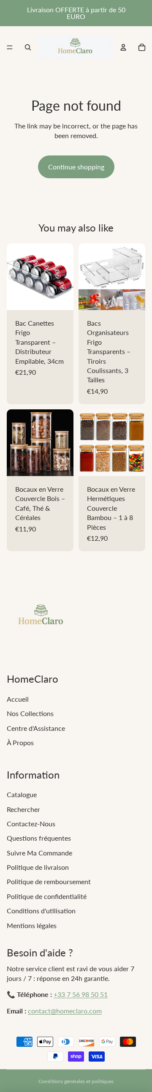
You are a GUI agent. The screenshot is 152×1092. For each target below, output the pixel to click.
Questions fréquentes (39, 838)
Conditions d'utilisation (41, 911)
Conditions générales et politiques (76, 1081)
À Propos (20, 742)
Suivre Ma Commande (39, 853)
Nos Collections (30, 713)
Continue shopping (76, 167)
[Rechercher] (28, 47)
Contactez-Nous (31, 824)
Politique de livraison (38, 867)
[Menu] (9, 47)
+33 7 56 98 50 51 (81, 994)
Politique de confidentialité (47, 896)
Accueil (18, 699)
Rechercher (23, 809)
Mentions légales (32, 925)
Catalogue (22, 794)
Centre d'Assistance (36, 728)
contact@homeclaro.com (65, 1011)
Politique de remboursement (49, 881)
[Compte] (123, 47)
